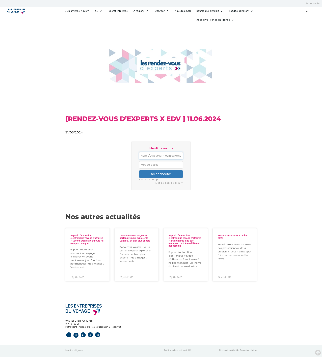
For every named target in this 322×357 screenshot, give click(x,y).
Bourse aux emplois (208, 11)
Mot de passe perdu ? (169, 182)
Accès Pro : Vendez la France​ (213, 19)
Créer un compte (149, 179)
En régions (139, 11)
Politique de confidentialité (177, 350)
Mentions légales (74, 350)
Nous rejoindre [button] (183, 11)
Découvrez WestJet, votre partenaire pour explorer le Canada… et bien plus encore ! (135, 238)
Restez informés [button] (118, 11)
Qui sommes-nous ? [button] (77, 11)
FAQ (96, 11)
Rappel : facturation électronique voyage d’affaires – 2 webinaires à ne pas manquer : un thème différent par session (185, 240)
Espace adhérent (239, 11)
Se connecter (313, 3)
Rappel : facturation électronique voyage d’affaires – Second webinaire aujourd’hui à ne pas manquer (87, 239)
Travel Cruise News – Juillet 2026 (233, 236)
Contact (160, 11)
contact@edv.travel (75, 329)
